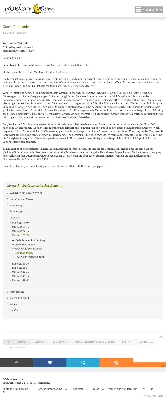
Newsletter (77, 389)
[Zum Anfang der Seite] (161, 337)
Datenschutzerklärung (49, 389)
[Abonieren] (116, 362)
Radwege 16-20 (146, 341)
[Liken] (49, 362)
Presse (95, 389)
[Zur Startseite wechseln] (28, 9)
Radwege (126, 341)
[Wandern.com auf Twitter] (152, 389)
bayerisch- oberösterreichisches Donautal (34, 186)
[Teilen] (83, 362)
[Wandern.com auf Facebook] (145, 389)
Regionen (22, 341)
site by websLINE (153, 396)
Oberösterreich (60, 341)
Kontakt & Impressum (15, 389)
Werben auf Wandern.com (122, 389)
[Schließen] (162, 366)
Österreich (40, 341)
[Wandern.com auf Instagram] (5, 392)
